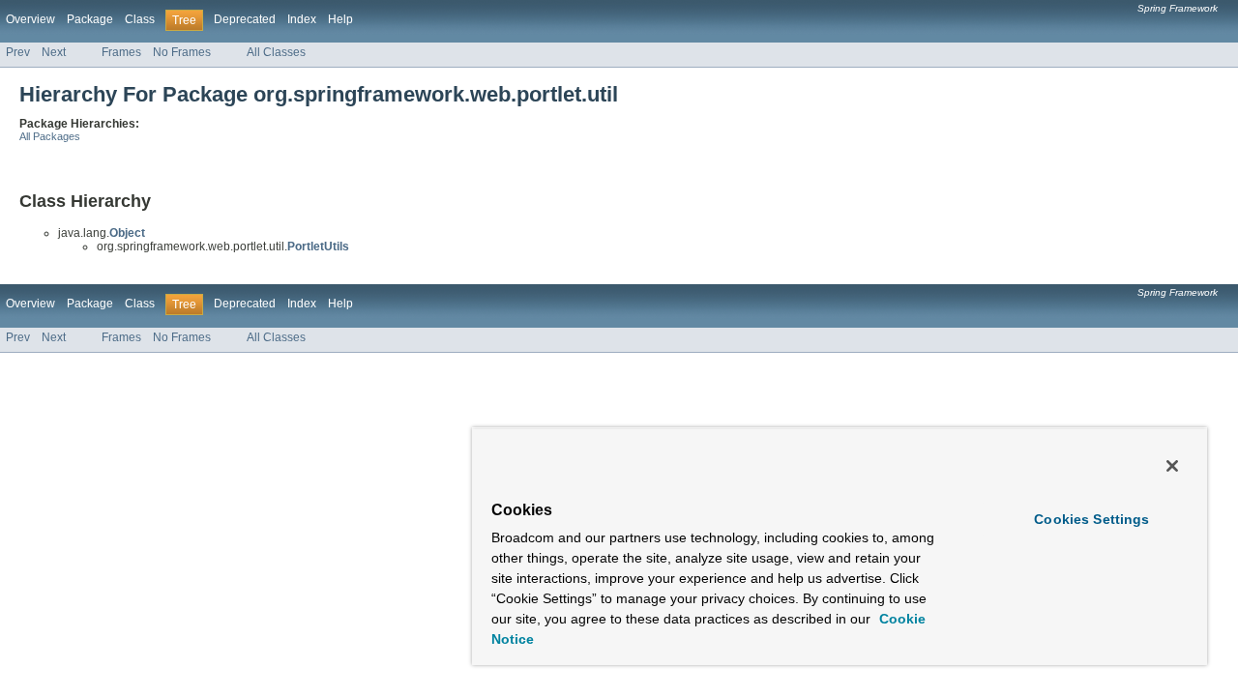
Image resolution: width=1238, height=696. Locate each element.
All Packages (49, 136)
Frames (121, 52)
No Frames (182, 52)
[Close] (1172, 466)
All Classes (276, 52)
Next (54, 52)
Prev (18, 52)
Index (301, 19)
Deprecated (245, 19)
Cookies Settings (1091, 519)
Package (90, 19)
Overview (30, 19)
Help (340, 19)
